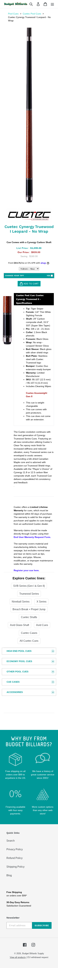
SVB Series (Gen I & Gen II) (29, 585)
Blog (9, 875)
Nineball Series (20, 601)
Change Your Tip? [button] (27, 275)
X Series (41, 601)
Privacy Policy (14, 849)
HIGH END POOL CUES (19, 651)
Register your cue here (26, 570)
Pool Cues (13, 13)
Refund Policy (14, 858)
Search (10, 840)
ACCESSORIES (15, 692)
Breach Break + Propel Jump (29, 609)
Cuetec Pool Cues (32, 13)
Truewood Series (29, 593)
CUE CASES (13, 682)
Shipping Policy (15, 866)
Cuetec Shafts (29, 617)
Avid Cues (42, 625)
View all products (18, 957)
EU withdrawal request (38, 957)
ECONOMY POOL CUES (19, 661)
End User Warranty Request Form (32, 537)
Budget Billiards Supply (33, 953)
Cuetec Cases (29, 633)
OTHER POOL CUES (17, 671)
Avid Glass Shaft (19, 625)
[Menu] (52, 4)
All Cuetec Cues (29, 640)
